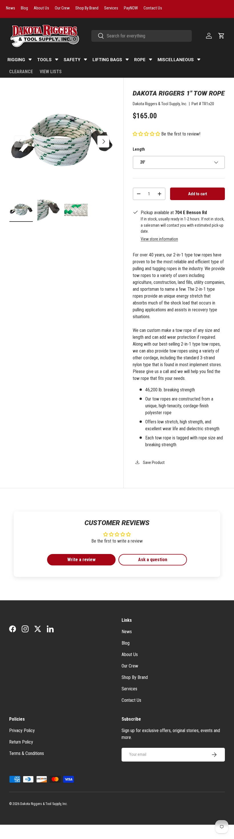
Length (139, 149)
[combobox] (141, 36)
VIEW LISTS (51, 71)
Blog (126, 643)
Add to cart (197, 194)
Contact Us (131, 700)
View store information (159, 239)
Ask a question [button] (152, 559)
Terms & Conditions (26, 753)
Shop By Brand (135, 677)
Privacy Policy (22, 730)
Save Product (153, 462)
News (127, 631)
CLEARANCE (21, 71)
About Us (130, 654)
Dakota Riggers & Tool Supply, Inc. (160, 103)
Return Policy (21, 742)
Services (129, 688)
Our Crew (130, 666)
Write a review (81, 559)
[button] (221, 35)
